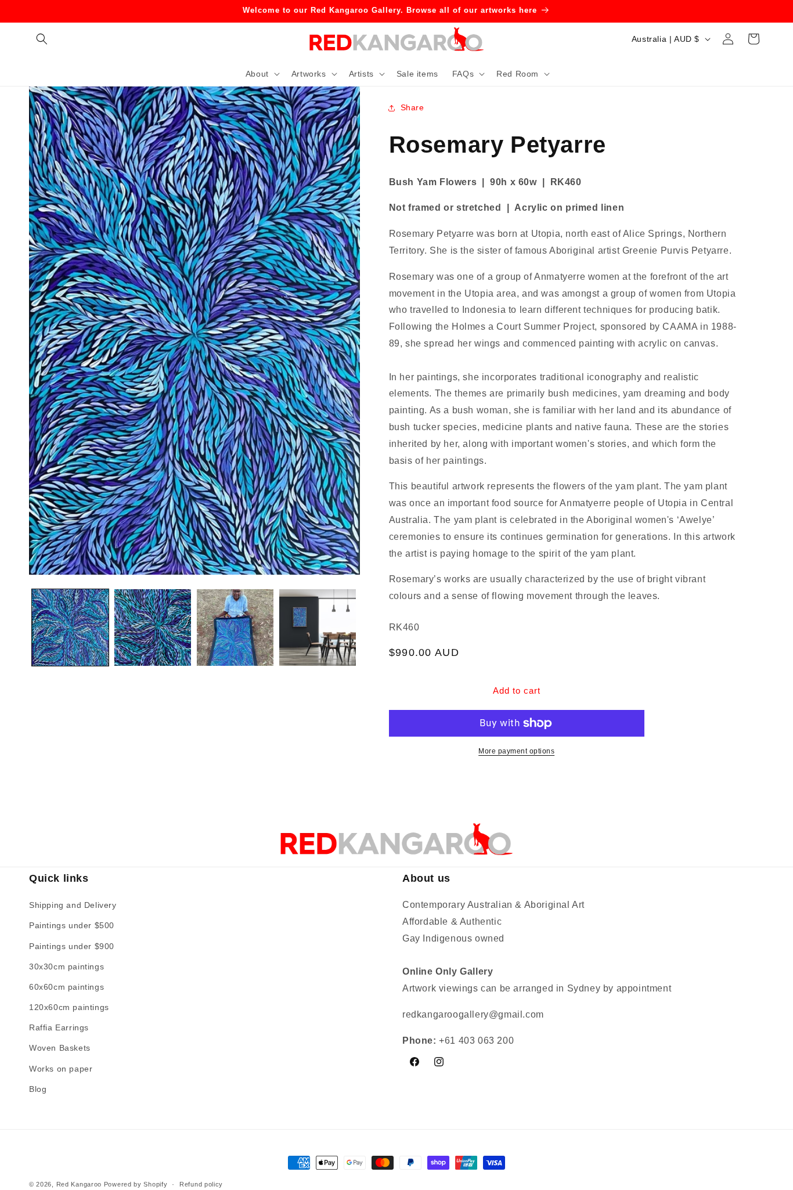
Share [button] (412, 107)
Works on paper (60, 1068)
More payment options (516, 751)
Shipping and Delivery (73, 905)
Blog (37, 1089)
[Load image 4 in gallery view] (317, 627)
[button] (42, 39)
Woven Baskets (60, 1048)
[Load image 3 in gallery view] (235, 627)
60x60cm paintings (66, 986)
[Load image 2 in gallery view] (152, 627)
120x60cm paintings (69, 1007)
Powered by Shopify (136, 1184)
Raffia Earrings (59, 1028)
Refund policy (201, 1183)
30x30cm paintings (66, 966)
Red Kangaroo (79, 1184)
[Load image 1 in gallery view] (70, 627)
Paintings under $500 (71, 926)
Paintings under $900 (71, 946)
